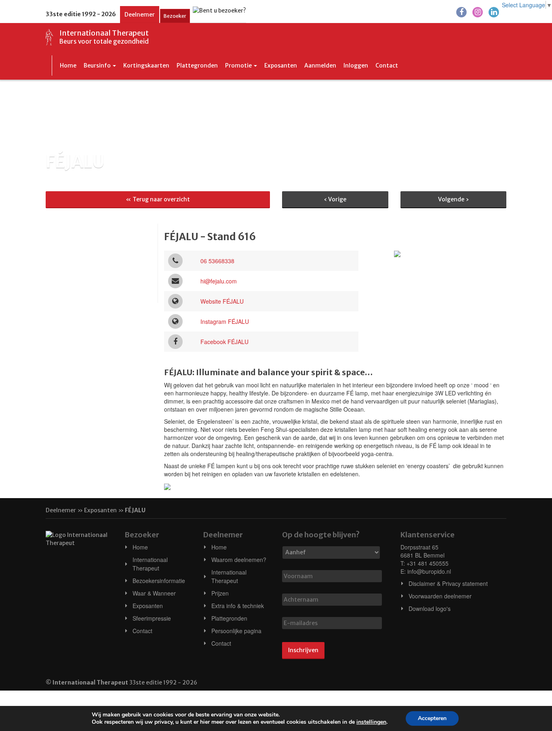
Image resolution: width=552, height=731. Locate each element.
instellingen (371, 722)
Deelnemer (139, 14)
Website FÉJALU (222, 301)
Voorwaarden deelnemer (440, 596)
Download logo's (430, 608)
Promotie (239, 65)
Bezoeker (175, 16)
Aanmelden (320, 65)
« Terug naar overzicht (158, 199)
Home (68, 65)
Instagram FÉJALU (224, 321)
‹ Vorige (335, 199)
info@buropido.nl (429, 571)
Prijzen (220, 593)
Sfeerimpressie (152, 618)
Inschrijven (303, 650)
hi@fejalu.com (218, 281)
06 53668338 (217, 261)
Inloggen (355, 65)
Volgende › (453, 199)
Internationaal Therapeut (150, 564)
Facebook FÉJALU (224, 342)
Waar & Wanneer (154, 593)
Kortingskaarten (146, 65)
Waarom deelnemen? (238, 560)
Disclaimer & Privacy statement (448, 583)
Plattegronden (197, 65)
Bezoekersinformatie (159, 581)
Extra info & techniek (237, 606)
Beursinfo (98, 65)
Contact (386, 65)
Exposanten (280, 65)
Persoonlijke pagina (236, 631)
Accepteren (432, 718)
